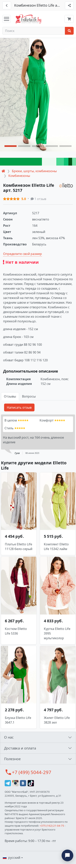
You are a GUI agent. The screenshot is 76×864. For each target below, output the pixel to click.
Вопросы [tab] (29, 396)
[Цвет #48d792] (60, 162)
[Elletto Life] (66, 185)
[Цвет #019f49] (21, 162)
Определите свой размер (22, 254)
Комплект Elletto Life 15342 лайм (56, 546)
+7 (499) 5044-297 (31, 772)
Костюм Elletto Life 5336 (16, 631)
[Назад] (6, 5)
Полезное (12, 758)
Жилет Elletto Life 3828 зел (57, 720)
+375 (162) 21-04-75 (52, 825)
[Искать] (69, 31)
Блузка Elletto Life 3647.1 (18, 720)
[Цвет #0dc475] (66, 162)
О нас (9, 737)
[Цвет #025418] (70, 162)
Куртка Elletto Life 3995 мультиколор (57, 633)
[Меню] (6, 19)
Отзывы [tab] (10, 396)
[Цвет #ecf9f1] (49, 162)
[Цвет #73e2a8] (74, 162)
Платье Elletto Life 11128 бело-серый (18, 546)
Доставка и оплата (20, 748)
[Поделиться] (69, 5)
